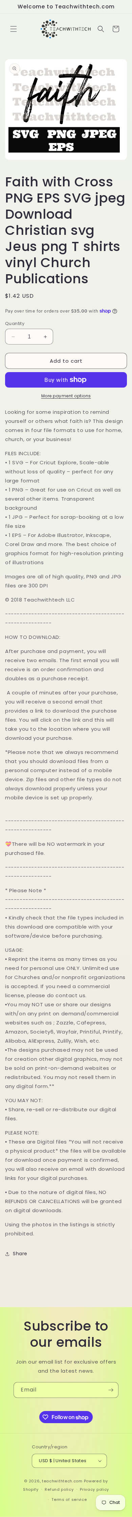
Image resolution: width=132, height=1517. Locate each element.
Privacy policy (94, 1489)
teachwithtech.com (62, 1481)
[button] (13, 29)
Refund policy (59, 1489)
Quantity (14, 323)
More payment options (66, 396)
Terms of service (69, 1499)
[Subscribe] (110, 1390)
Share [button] (20, 1253)
